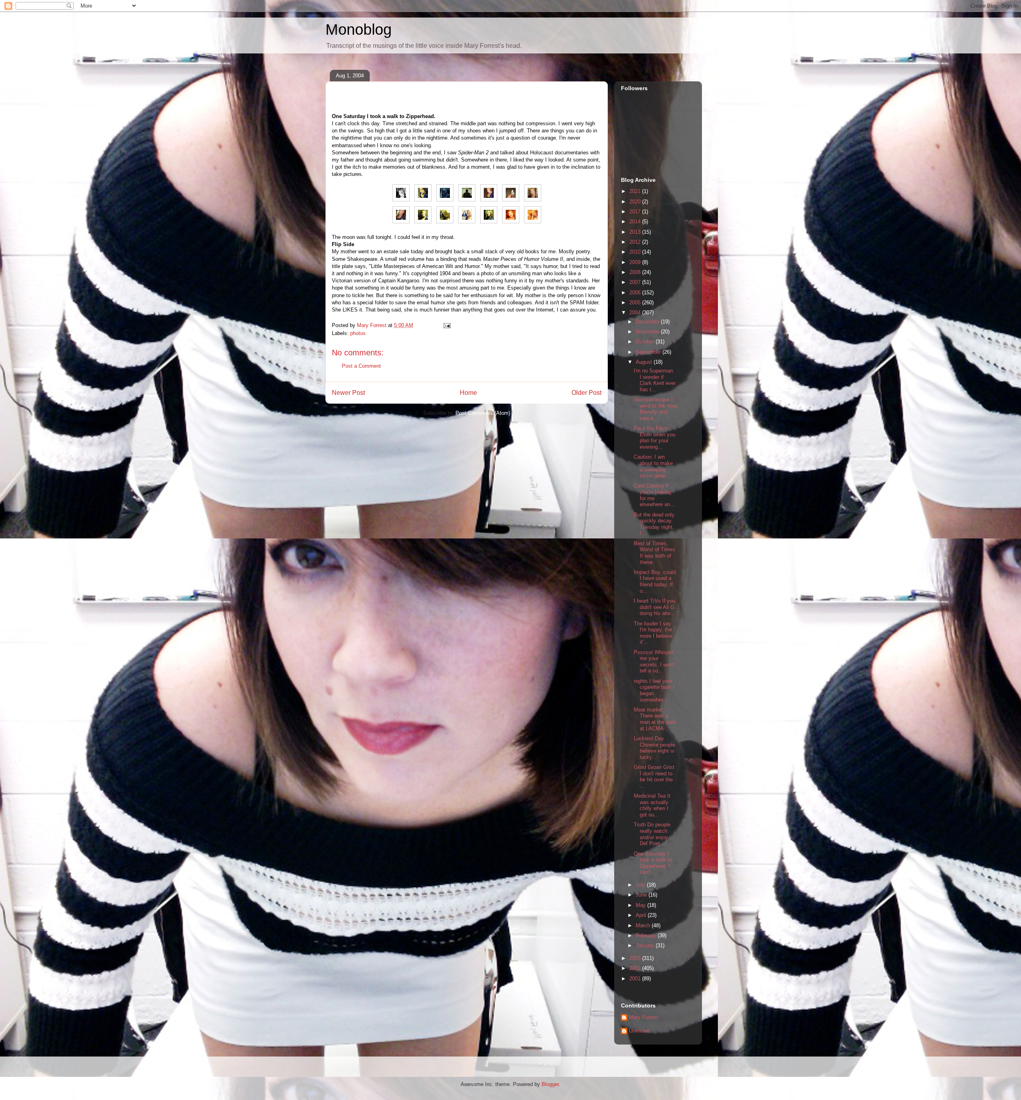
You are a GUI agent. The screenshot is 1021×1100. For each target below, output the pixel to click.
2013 (635, 232)
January (646, 945)
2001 (635, 979)
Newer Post (348, 392)
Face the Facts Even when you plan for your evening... (654, 437)
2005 (635, 303)
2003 (635, 958)
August (645, 362)
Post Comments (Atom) (482, 413)
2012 (635, 242)
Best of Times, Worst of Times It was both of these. (654, 552)
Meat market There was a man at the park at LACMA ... (655, 719)
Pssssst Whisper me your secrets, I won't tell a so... (654, 661)
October (646, 342)
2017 (635, 212)
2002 (635, 968)
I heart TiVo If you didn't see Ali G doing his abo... (654, 607)
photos (358, 333)
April (642, 915)
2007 (635, 282)
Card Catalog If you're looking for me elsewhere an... (654, 495)
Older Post (586, 392)
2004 (635, 312)
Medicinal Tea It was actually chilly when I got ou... (652, 805)
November (648, 332)
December (648, 322)
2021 (635, 191)
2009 (635, 262)
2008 (635, 272)
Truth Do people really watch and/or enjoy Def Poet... (652, 834)
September (649, 352)
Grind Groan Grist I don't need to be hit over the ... (654, 776)
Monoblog (358, 29)
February (647, 935)
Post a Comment (361, 366)
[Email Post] (446, 325)
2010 (635, 252)
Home (468, 392)
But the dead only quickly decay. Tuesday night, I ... (654, 524)
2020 (635, 202)
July (641, 885)
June (642, 895)
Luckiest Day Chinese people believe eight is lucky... (654, 747)
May (641, 905)
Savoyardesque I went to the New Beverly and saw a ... (655, 408)
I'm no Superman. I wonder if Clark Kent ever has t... (655, 380)
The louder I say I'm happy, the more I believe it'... (653, 633)
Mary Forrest (643, 1017)
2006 (635, 293)
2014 (635, 222)
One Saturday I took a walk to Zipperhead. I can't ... (653, 863)
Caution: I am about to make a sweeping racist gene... (653, 466)
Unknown (639, 1031)
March (644, 925)
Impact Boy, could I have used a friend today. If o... (655, 581)
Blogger (550, 1084)
